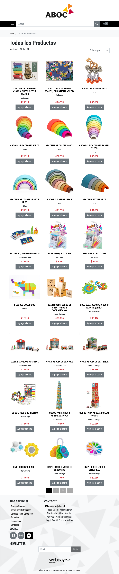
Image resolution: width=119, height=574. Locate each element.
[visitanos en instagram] (21, 535)
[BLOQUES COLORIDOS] (24, 287)
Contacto (15, 524)
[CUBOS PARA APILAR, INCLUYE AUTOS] (94, 395)
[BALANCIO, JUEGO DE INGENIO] (24, 235)
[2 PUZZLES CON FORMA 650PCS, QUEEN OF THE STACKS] (24, 70)
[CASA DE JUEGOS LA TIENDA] (94, 344)
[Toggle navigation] (12, 24)
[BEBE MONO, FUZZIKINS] (59, 235)
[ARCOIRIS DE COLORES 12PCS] (24, 127)
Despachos (16, 521)
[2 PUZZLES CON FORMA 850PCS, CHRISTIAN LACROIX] (59, 70)
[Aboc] (59, 10)
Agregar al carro (24, 107)
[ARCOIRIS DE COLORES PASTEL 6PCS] (24, 181)
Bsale (78, 570)
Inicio (12, 33)
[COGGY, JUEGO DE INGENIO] (24, 395)
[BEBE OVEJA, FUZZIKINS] (94, 235)
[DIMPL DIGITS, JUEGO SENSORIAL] (94, 449)
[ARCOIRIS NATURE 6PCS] (94, 181)
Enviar (76, 549)
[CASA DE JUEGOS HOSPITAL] (24, 344)
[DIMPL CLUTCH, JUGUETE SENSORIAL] (59, 449)
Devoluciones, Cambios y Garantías (22, 515)
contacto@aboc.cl (56, 506)
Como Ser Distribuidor (21, 510)
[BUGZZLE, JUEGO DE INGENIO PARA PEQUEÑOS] (94, 287)
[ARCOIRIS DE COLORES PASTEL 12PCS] (94, 127)
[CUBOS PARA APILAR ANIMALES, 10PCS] (59, 395)
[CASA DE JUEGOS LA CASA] (59, 344)
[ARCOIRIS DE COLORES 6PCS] (59, 127)
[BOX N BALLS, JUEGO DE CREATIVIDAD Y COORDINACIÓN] (59, 287)
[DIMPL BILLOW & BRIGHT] (24, 449)
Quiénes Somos (18, 506)
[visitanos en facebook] (13, 535)
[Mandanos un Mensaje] (29, 535)
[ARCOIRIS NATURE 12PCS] (59, 181)
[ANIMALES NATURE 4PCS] (94, 70)
